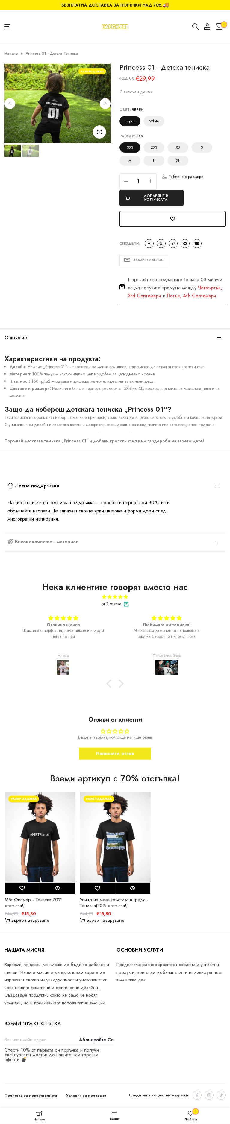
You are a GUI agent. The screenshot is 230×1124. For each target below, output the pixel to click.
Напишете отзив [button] (115, 753)
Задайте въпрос (148, 260)
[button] (182, 176)
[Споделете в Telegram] (185, 243)
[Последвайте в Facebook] (197, 1095)
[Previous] (9, 103)
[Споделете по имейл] (197, 243)
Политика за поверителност (30, 1095)
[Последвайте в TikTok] (221, 1095)
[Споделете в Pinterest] (173, 243)
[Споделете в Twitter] (161, 243)
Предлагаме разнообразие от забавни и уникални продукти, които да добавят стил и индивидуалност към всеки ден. (169, 972)
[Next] (105, 103)
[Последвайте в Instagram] (209, 1095)
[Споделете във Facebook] (149, 243)
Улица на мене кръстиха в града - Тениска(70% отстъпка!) (114, 902)
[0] (219, 26)
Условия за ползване (86, 1095)
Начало (11, 53)
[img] (114, 597)
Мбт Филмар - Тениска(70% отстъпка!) (32, 902)
